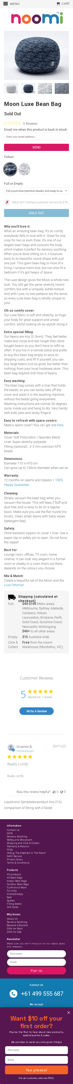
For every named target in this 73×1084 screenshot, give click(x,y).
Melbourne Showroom (19, 839)
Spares (11, 900)
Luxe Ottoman (14, 585)
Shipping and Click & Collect (23, 843)
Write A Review (37, 711)
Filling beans (14, 903)
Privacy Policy (15, 859)
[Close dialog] (69, 1012)
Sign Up (37, 970)
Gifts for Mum (15, 928)
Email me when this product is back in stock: (36, 129)
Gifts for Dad (14, 931)
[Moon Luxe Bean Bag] (36, 55)
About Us (12, 918)
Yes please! (36, 1070)
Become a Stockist (17, 925)
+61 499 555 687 (42, 993)
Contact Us (13, 830)
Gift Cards (12, 907)
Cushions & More (16, 887)
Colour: (9, 157)
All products (14, 874)
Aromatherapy (15, 894)
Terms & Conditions (18, 862)
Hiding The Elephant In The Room (26, 852)
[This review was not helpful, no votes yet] (61, 792)
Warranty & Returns (18, 846)
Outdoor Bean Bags (18, 884)
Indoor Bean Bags (17, 881)
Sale (9, 897)
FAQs (10, 849)
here (60, 425)
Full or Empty (13, 183)
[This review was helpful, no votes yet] (54, 792)
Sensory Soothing (17, 836)
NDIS (10, 833)
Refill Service (14, 856)
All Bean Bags (15, 877)
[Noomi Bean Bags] (36, 18)
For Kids (12, 890)
